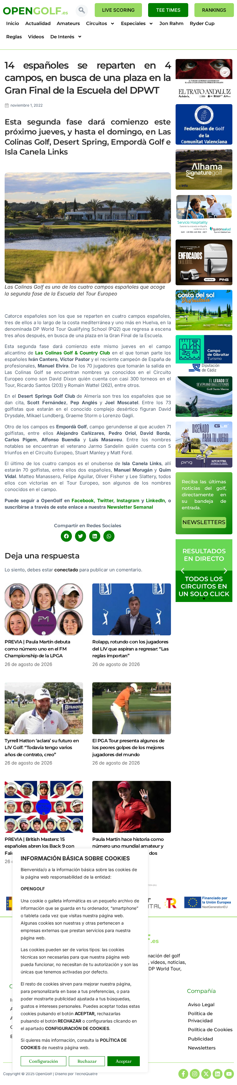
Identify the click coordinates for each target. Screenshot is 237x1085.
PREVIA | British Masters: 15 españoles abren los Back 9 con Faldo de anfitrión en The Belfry (39, 846)
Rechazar (87, 1061)
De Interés (62, 37)
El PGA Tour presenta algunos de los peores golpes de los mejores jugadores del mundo (128, 747)
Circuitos (96, 23)
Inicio (12, 23)
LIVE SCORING (118, 10)
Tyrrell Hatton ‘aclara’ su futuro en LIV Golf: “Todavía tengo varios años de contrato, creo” (42, 747)
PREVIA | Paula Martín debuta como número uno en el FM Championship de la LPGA (37, 649)
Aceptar (123, 1061)
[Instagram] (195, 1074)
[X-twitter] (206, 1074)
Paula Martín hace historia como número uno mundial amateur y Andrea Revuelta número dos (128, 846)
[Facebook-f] (183, 1074)
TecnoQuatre (86, 1073)
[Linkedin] (217, 1074)
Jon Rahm (172, 23)
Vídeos (36, 37)
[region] (80, 960)
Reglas (14, 37)
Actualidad (38, 23)
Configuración (43, 1061)
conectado (66, 570)
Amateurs (68, 23)
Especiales (133, 23)
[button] (82, 11)
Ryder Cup (202, 23)
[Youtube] (229, 1074)
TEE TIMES (168, 10)
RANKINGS (214, 10)
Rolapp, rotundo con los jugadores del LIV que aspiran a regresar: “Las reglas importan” (130, 649)
